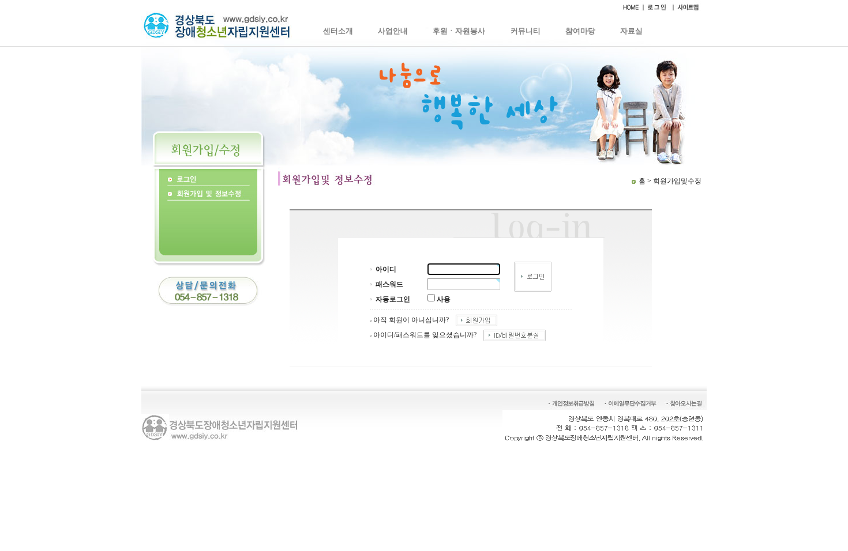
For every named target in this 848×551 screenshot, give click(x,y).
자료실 (631, 31)
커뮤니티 (526, 31)
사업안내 (393, 31)
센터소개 (338, 31)
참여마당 (580, 31)
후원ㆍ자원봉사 (459, 31)
